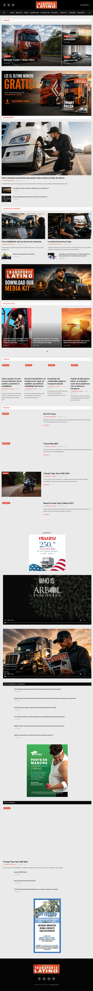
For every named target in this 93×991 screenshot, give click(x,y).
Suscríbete (84, 5)
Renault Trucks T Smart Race (19, 60)
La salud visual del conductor (43, 342)
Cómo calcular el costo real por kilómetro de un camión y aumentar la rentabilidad (12, 382)
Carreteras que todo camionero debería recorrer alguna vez (31, 188)
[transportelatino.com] (46, 5)
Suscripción (45, 12)
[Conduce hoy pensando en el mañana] (16, 328)
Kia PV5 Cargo (49, 414)
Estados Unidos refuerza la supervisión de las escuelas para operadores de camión (39, 726)
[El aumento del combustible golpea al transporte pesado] (57, 370)
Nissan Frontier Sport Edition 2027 (58, 503)
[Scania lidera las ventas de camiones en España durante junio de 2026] (7, 709)
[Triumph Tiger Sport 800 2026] (21, 484)
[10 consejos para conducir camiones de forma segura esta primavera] (76, 328)
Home (12, 12)
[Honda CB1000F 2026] (7, 874)
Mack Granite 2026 (70, 60)
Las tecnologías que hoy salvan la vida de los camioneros (30, 197)
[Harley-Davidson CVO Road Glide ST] (7, 883)
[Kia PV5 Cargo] (21, 424)
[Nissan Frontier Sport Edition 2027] (21, 514)
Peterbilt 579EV (69, 39)
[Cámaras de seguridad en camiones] (6, 256)
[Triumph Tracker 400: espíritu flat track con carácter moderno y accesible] (7, 891)
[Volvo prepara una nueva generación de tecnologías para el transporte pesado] (7, 691)
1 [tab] (45, 351)
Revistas (19, 12)
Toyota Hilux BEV (50, 444)
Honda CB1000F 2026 (20, 872)
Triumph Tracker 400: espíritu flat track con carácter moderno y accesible (36, 889)
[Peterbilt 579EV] (76, 35)
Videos (26, 12)
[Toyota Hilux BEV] (21, 454)
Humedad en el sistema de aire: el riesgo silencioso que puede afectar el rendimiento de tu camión (74, 255)
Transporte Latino (8, 180)
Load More (45, 533)
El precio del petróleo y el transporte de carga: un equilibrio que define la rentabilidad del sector (35, 382)
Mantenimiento (8, 117)
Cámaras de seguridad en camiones (24, 254)
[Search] (89, 13)
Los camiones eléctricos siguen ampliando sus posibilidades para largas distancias (39, 716)
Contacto (63, 12)
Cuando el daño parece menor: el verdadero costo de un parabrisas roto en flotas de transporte (80, 384)
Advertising (34, 12)
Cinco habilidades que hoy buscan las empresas (22, 242)
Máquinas (81, 12)
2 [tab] (47, 351)
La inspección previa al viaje (59, 242)
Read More (46, 425)
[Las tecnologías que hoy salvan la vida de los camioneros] (6, 199)
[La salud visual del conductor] (46, 328)
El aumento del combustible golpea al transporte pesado (56, 381)
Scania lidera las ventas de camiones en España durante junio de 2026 (35, 707)
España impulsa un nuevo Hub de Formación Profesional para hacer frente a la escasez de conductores (45, 698)
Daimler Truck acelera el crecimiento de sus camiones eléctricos (33, 735)
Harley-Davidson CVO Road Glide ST (25, 880)
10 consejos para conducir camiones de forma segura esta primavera (76, 342)
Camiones (72, 12)
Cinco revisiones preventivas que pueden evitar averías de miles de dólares (33, 178)
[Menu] (4, 13)
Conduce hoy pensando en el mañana (13, 342)
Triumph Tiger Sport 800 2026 (56, 473)
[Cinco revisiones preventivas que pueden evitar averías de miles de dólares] (46, 148)
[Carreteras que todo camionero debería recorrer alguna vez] (6, 190)
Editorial (54, 12)
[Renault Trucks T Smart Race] (31, 45)
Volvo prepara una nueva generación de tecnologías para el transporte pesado (37, 689)
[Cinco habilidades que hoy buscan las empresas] (23, 226)
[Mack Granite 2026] (76, 56)
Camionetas (6, 443)
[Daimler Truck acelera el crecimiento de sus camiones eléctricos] (7, 737)
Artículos (67, 36)
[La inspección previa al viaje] (69, 226)
